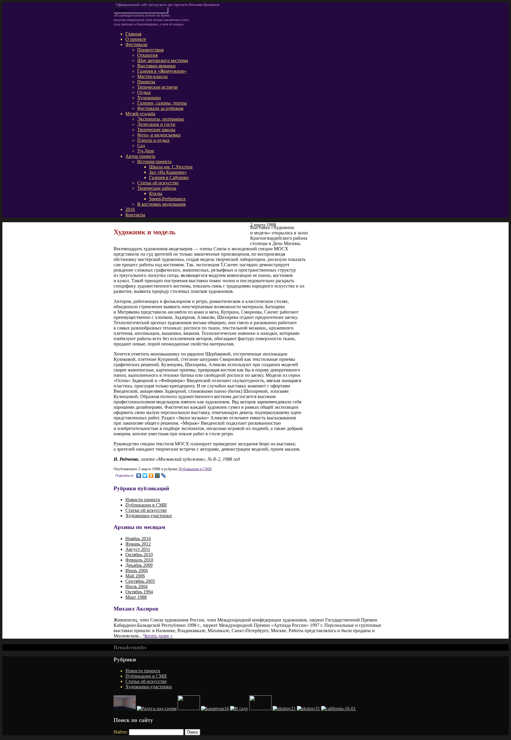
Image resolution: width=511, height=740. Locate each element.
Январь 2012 (138, 543)
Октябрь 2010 (139, 554)
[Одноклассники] (151, 475)
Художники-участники (148, 686)
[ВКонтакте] (139, 475)
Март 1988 (136, 597)
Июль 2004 (136, 586)
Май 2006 (135, 575)
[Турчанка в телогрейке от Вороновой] (189, 708)
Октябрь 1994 (139, 591)
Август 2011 (137, 549)
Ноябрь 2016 (138, 538)
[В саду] (239, 708)
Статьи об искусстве (146, 681)
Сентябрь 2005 (140, 581)
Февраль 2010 (139, 559)
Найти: (121, 731)
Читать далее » (158, 635)
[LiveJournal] (164, 475)
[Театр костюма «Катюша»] (260, 708)
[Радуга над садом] (157, 708)
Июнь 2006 (136, 570)
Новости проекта (142, 670)
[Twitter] (145, 475)
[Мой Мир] (157, 475)
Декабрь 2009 (139, 565)
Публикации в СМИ (195, 469)
